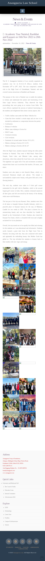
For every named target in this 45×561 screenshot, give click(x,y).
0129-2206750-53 (7, 466)
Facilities (7, 518)
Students (9, 547)
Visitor (26, 547)
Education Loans (9, 490)
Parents (18, 547)
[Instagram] (29, 541)
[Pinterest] (36, 541)
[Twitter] (16, 541)
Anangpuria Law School (22, 3)
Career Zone (8, 514)
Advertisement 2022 (10, 497)
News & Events (31, 43)
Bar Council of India (10, 486)
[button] (22, 11)
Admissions (34, 547)
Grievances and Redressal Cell (10, 483)
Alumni (7, 525)
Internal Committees (10, 493)
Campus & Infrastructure (11, 521)
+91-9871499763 (22, 468)
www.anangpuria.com (8, 473)
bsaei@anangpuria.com (9, 470)
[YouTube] (22, 541)
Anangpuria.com (18, 552)
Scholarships (8, 511)
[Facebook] (9, 541)
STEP (6, 507)
